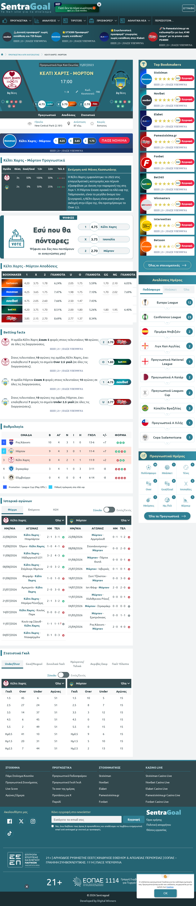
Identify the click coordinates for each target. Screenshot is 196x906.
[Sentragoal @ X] (21, 821)
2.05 (71, 283)
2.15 (35, 318)
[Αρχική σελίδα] (2, 54)
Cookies (170, 886)
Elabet (158, 114)
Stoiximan (160, 72)
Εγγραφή (134, 819)
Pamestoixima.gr (165, 135)
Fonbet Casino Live (157, 801)
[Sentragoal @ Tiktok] (10, 833)
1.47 (79, 300)
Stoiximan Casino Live (159, 775)
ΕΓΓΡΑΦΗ (188, 8)
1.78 (44, 283)
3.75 (35, 283)
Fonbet (159, 156)
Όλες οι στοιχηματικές (164, 265)
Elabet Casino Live (157, 788)
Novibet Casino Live (158, 782)
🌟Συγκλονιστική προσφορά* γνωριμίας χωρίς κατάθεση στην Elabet (128, 34)
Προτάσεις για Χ (61, 795)
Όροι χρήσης (154, 819)
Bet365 (159, 177)
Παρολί (56, 801)
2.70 (44, 318)
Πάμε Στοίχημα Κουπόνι (20, 775)
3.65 (35, 292)
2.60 (44, 300)
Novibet (159, 93)
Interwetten (162, 219)
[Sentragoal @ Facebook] (10, 821)
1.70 (106, 283)
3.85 (26, 318)
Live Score (12, 788)
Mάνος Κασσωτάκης (102, 169)
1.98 (71, 292)
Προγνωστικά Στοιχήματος (21, 782)
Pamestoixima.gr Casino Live (163, 795)
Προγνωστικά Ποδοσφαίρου (69, 775)
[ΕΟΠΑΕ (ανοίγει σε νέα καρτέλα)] (111, 882)
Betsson (159, 240)
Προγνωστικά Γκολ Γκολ (66, 782)
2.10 (115, 283)
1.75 (79, 283)
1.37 (79, 318)
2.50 (71, 300)
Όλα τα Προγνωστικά (164, 516)
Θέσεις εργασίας (156, 829)
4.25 (26, 292)
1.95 (115, 309)
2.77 (71, 318)
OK (165, 893)
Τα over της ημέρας (63, 788)
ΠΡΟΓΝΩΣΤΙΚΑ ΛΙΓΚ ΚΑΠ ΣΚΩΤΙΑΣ (23, 54)
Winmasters (162, 198)
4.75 (26, 300)
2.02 (115, 292)
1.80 (79, 309)
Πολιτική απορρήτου (158, 824)
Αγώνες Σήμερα (15, 795)
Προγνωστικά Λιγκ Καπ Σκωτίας (59, 65)
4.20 (26, 283)
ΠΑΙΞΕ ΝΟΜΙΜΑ (114, 140)
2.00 (71, 309)
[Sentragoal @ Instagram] (33, 821)
